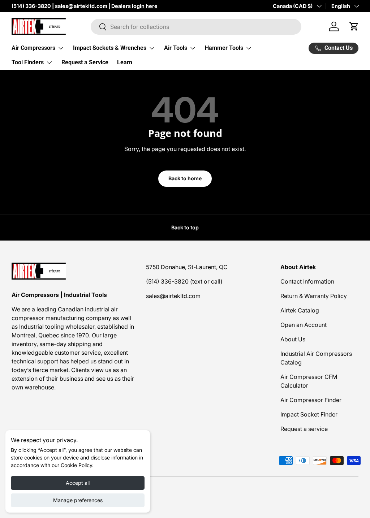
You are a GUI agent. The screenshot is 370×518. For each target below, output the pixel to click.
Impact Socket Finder (308, 414)
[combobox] (196, 27)
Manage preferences (78, 500)
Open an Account (303, 324)
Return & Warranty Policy (313, 295)
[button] (354, 26)
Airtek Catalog (299, 310)
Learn (124, 62)
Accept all (78, 483)
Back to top (185, 227)
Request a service (304, 428)
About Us (292, 339)
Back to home (185, 178)
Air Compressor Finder (310, 399)
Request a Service (84, 62)
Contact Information (307, 281)
